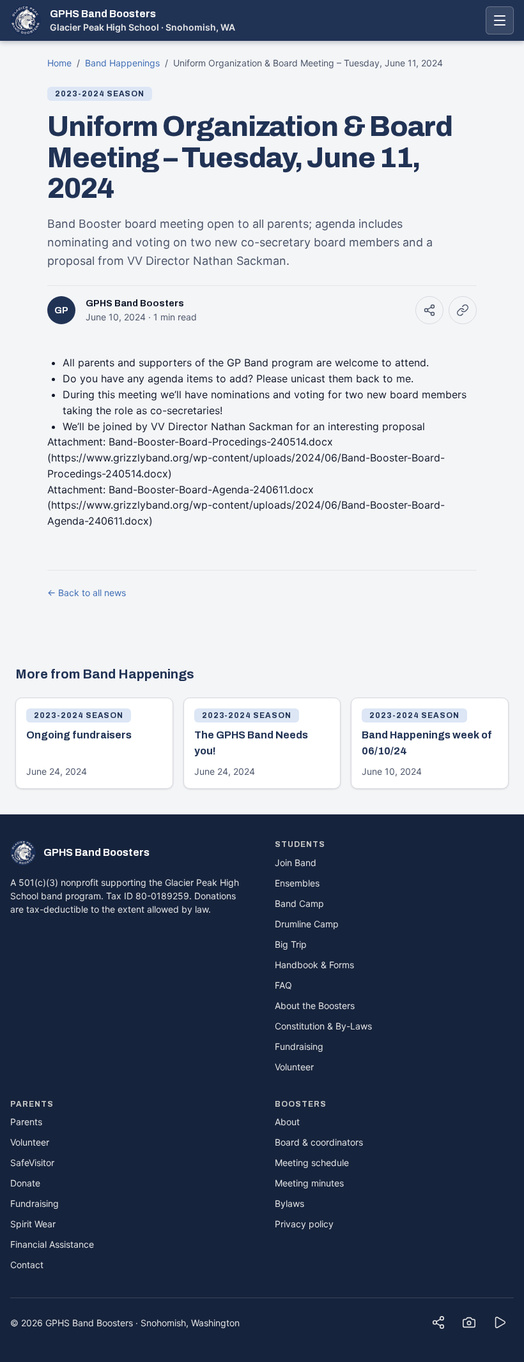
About (287, 1121)
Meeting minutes (309, 1183)
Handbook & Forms (314, 964)
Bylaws (289, 1203)
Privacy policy (304, 1223)
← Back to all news (86, 592)
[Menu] (500, 20)
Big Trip (291, 944)
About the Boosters (315, 1005)
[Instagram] (469, 1322)
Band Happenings (122, 62)
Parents (26, 1121)
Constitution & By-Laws (323, 1026)
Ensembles (297, 883)
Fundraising (299, 1046)
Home (59, 62)
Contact (26, 1264)
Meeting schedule (312, 1162)
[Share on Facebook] (429, 310)
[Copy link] (463, 310)
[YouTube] (500, 1322)
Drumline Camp (307, 923)
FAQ (283, 985)
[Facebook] (438, 1322)
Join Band (295, 862)
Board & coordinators (319, 1142)
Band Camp (299, 903)
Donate (25, 1183)
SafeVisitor (32, 1162)
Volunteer (294, 1066)
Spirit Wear (33, 1223)
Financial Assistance (52, 1244)
